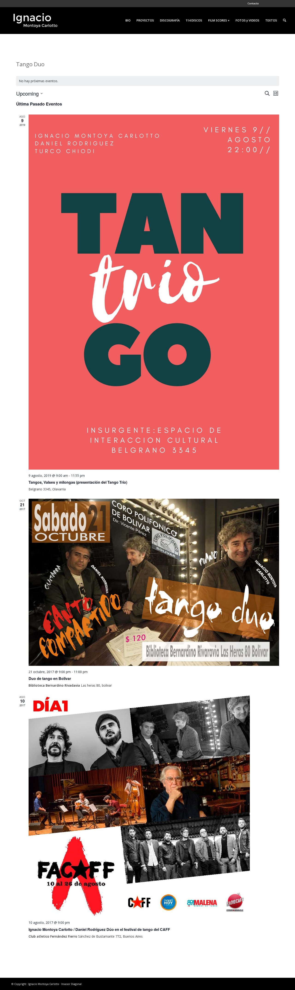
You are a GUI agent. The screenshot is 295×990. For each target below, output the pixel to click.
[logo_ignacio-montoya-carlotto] (35, 20)
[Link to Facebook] (264, 3)
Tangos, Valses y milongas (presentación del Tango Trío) (78, 482)
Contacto (253, 3)
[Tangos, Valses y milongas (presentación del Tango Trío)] (154, 292)
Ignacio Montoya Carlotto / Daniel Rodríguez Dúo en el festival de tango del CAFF (99, 929)
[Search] (284, 20)
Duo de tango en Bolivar (50, 678)
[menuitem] (252, 3)
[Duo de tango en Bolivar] (154, 582)
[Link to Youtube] (285, 3)
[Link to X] (271, 3)
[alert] (147, 81)
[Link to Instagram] (278, 3)
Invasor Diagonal (71, 984)
